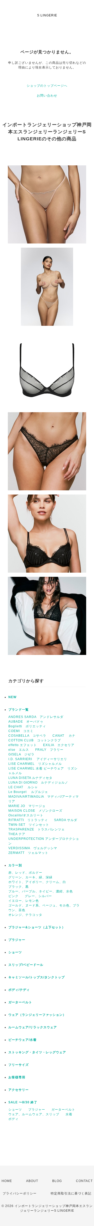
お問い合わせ (47, 95)
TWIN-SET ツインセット (28, 825)
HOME (7, 1181)
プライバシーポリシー (20, 1193)
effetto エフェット (22, 745)
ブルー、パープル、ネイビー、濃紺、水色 (40, 891)
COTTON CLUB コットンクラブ (34, 740)
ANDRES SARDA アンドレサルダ (35, 717)
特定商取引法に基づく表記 (71, 1193)
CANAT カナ (63, 735)
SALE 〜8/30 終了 (22, 1102)
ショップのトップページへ (47, 85)
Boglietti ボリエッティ (27, 726)
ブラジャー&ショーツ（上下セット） (36, 927)
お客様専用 (16, 1077)
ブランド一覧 (18, 709)
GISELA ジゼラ (21, 754)
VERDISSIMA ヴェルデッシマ (32, 848)
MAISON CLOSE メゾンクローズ (35, 810)
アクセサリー (18, 1090)
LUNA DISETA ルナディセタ (30, 778)
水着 (69, 1114)
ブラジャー (16, 940)
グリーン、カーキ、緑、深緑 (30, 877)
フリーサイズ (18, 1065)
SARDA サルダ (65, 820)
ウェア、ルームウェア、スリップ (33, 1114)
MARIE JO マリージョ (26, 806)
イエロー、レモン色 (23, 901)
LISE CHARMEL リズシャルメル (35, 764)
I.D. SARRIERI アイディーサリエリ (37, 759)
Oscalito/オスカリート (25, 815)
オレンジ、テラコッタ (25, 915)
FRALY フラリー (49, 750)
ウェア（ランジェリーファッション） (37, 1015)
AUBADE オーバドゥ (25, 721)
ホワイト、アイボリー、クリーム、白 (37, 882)
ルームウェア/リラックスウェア (32, 1027)
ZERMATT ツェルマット (28, 853)
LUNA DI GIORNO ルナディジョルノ (38, 782)
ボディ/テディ (19, 990)
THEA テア (16, 834)
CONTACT (84, 1181)
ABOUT (32, 1181)
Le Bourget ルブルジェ (28, 792)
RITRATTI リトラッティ (28, 820)
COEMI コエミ (22, 731)
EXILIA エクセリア (58, 745)
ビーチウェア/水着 (22, 1040)
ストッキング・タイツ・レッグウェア (37, 1052)
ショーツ (15, 952)
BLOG (57, 1181)
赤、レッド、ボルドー (25, 872)
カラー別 (15, 865)
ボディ (13, 1119)
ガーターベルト (20, 1002)
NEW (12, 697)
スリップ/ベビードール (25, 965)
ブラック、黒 (18, 887)
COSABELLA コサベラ (27, 735)
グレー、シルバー (38, 896)
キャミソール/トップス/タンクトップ (36, 977)
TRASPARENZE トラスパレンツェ (36, 829)
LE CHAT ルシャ (24, 787)
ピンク (13, 896)
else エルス (18, 750)
